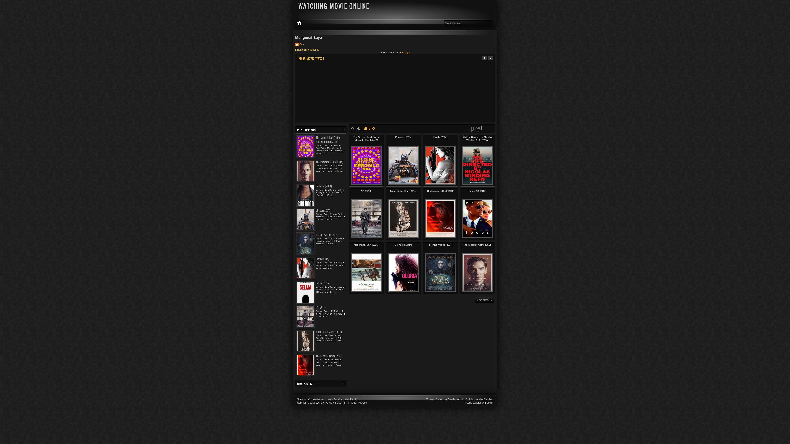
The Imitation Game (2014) (477, 245)
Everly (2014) (440, 137)
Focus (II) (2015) (477, 191)
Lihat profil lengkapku (307, 49)
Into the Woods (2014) (440, 245)
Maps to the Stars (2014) (403, 191)
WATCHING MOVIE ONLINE (330, 402)
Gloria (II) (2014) (403, 245)
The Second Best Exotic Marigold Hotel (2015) (328, 139)
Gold (302, 44)
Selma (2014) (323, 283)
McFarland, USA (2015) (366, 245)
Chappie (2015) (403, 137)
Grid (477, 128)
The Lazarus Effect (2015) (440, 191)
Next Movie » (484, 300)
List (477, 131)
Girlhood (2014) (324, 186)
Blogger (405, 52)
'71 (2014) (366, 191)
